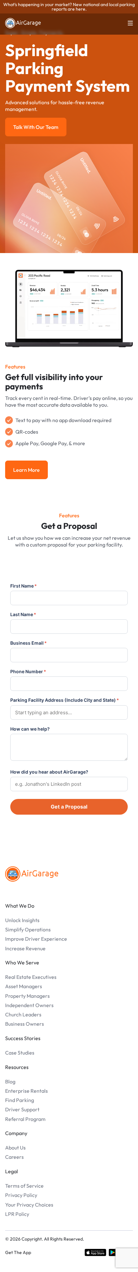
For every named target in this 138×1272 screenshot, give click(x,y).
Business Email (28, 643)
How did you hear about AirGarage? (49, 772)
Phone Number (28, 671)
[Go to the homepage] (31, 874)
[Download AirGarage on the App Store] (95, 1252)
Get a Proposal (69, 806)
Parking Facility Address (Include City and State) (64, 700)
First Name (23, 586)
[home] (23, 23)
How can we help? (30, 729)
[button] (126, 23)
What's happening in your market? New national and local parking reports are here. (69, 7)
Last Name (23, 614)
